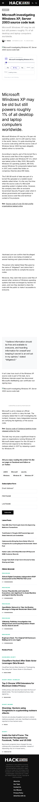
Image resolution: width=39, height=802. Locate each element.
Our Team (17, 784)
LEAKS (5, 472)
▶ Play (15, 67)
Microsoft (14, 472)
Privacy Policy (18, 793)
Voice (5, 72)
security (23, 472)
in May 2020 (21, 161)
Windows (6, 475)
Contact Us (17, 787)
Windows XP (29, 475)
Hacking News (6, 657)
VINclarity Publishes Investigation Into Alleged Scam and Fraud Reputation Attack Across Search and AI (18, 624)
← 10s (7, 67)
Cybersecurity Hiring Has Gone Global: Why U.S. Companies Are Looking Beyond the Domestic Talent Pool (19, 543)
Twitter (7, 465)
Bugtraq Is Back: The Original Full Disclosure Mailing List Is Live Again (19, 639)
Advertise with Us (20, 796)
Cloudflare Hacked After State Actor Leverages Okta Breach (19, 661)
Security (5, 9)
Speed (28, 67)
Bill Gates (25, 171)
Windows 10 (17, 475)
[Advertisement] (19, 230)
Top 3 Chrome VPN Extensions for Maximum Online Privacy (18, 684)
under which (29, 191)
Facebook (15, 462)
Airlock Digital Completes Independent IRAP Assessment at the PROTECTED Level (19, 578)
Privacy (10, 679)
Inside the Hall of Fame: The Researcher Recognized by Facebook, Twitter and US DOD (16, 737)
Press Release (6, 573)
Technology (16, 679)
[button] (3, 3)
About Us (17, 781)
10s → (23, 67)
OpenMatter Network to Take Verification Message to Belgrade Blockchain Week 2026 (19, 608)
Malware (10, 704)
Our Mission (18, 790)
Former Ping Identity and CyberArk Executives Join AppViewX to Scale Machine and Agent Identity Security (19, 593)
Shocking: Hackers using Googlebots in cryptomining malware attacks (19, 710)
